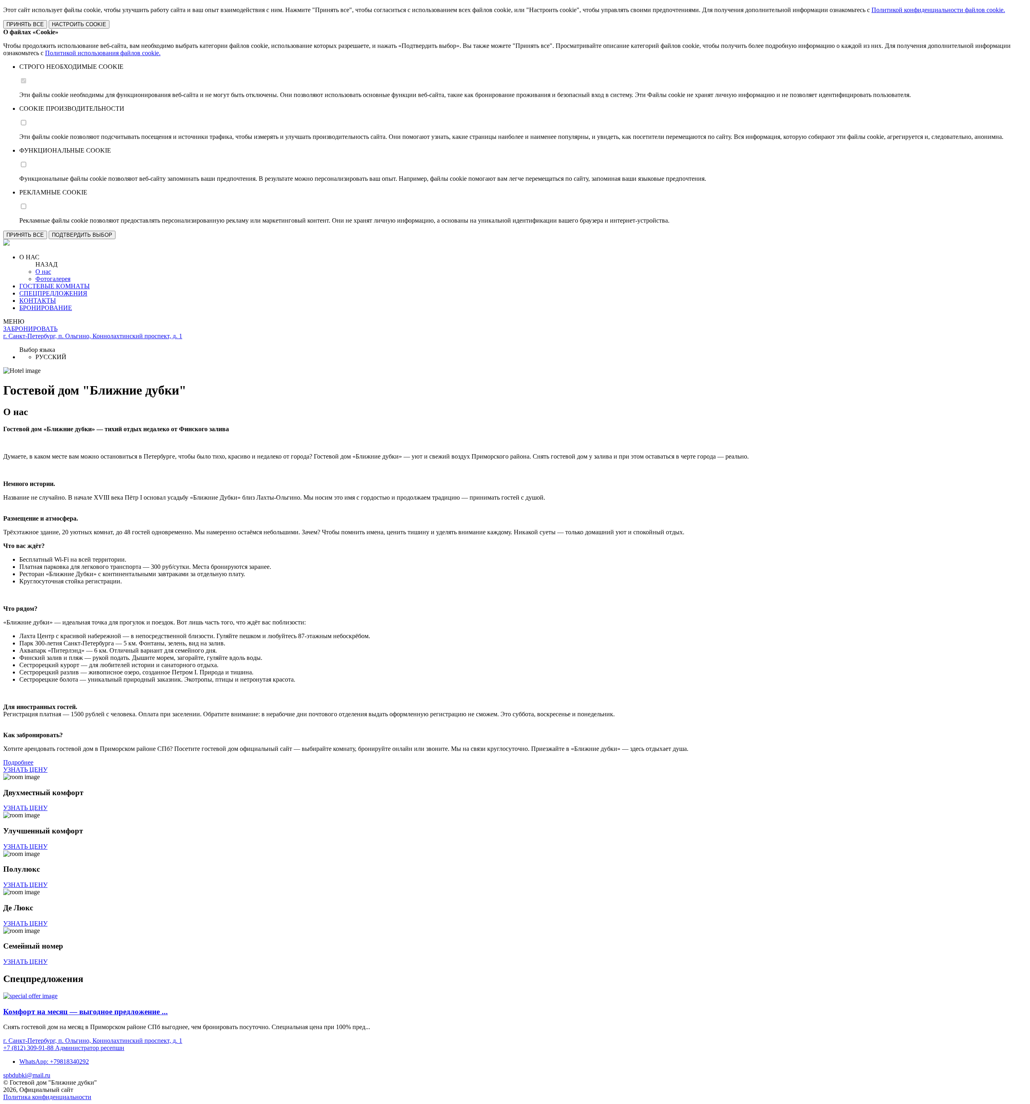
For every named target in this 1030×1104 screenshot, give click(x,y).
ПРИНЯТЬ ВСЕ (25, 24)
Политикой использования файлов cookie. (103, 53)
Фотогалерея (52, 278)
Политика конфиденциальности (47, 1097)
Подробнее (18, 762)
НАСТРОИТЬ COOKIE (79, 24)
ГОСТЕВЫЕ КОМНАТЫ (54, 286)
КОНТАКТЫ (37, 300)
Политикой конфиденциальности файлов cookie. (938, 9)
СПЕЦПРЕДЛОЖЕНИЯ (53, 293)
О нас (43, 271)
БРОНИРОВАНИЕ (45, 307)
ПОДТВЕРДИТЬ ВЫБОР (82, 235)
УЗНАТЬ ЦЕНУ (25, 769)
